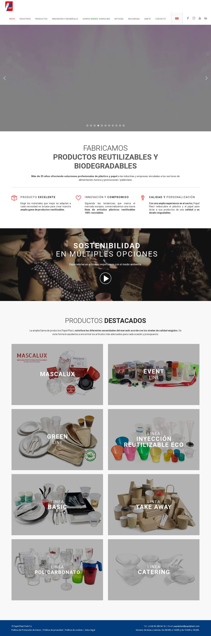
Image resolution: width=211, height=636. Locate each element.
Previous (5, 78)
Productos (41, 19)
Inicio (12, 19)
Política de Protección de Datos (26, 630)
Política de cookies (74, 630)
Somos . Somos (96, 19)
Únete (147, 19)
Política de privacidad (53, 630)
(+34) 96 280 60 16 (157, 626)
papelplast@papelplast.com (186, 626)
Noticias (119, 19)
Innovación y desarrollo (65, 19)
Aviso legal (90, 630)
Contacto (160, 19)
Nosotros (25, 19)
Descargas (134, 19)
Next (206, 78)
